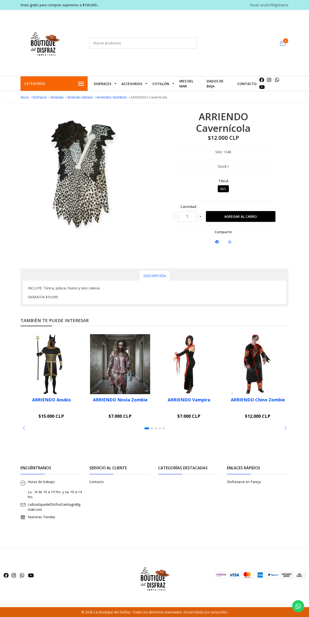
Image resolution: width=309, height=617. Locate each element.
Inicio (25, 97)
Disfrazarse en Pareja (244, 481)
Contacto (247, 83)
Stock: (222, 166)
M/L (223, 188)
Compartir (223, 232)
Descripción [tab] (154, 275)
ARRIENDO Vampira (189, 400)
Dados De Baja (215, 83)
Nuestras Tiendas (41, 517)
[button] (24, 428)
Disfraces (102, 83)
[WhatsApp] (277, 80)
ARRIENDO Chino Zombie (258, 400)
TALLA (223, 181)
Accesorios (131, 83)
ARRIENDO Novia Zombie (120, 400)
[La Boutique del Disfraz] (45, 42)
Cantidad (188, 206)
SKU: (219, 152)
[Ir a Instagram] (269, 80)
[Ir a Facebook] (261, 80)
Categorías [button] (34, 83)
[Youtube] (262, 87)
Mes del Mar (186, 83)
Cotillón (160, 83)
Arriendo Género (80, 97)
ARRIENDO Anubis (51, 400)
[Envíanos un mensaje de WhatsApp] (298, 606)
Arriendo (57, 97)
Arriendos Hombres (112, 97)
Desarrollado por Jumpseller (205, 612)
